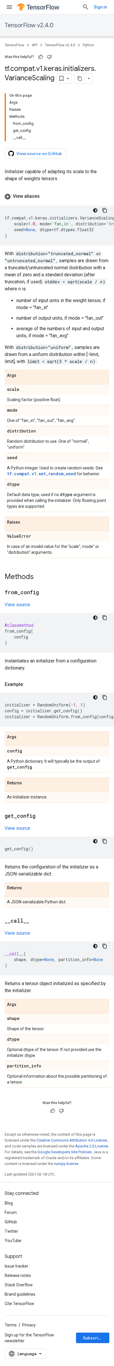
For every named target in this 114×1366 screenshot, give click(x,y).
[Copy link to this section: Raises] (26, 522)
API (34, 45)
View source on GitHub (39, 153)
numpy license (66, 1163)
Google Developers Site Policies (64, 1152)
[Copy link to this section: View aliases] (45, 196)
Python (88, 45)
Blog (9, 1203)
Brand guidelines (20, 1294)
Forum (11, 1212)
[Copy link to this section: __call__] (35, 921)
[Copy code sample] (104, 210)
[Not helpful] (49, 56)
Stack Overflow (19, 1284)
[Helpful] (40, 56)
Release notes (18, 1275)
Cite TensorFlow (19, 1303)
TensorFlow (14, 45)
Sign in (100, 7)
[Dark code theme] (95, 210)
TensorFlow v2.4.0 (29, 25)
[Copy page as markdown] (80, 79)
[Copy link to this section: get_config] (41, 816)
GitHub (11, 1221)
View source (17, 604)
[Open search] (85, 7)
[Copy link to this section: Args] (22, 375)
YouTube (13, 1240)
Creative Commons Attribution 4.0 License (72, 1140)
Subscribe (93, 1338)
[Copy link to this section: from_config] (45, 592)
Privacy (29, 1325)
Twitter (11, 1231)
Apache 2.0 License (91, 1146)
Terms (11, 1325)
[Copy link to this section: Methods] (39, 577)
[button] (57, 196)
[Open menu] (9, 7)
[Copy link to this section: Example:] (30, 684)
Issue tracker (16, 1266)
